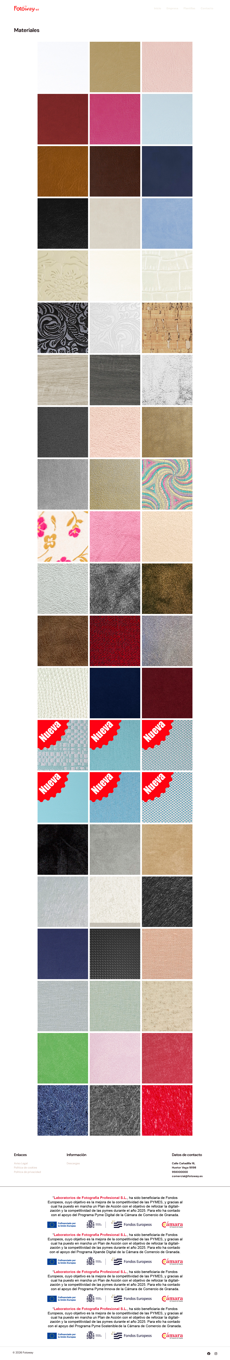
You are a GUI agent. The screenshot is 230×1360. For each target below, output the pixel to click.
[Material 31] (115, 432)
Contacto (207, 8)
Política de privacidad (27, 1172)
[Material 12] (115, 223)
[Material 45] (167, 641)
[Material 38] (167, 536)
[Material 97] (115, 1110)
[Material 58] (63, 849)
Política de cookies (25, 1167)
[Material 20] (63, 275)
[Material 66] (63, 901)
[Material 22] (167, 275)
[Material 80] (63, 954)
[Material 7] (167, 119)
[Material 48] (167, 693)
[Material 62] (167, 849)
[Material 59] (115, 849)
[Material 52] (167, 745)
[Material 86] (115, 1006)
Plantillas (189, 8)
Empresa (172, 8)
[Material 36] (63, 536)
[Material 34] (115, 484)
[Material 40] (115, 588)
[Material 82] (115, 954)
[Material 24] (115, 328)
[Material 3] (115, 67)
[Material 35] (167, 484)
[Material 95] (167, 1058)
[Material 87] (167, 1006)
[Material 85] (63, 1006)
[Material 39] (63, 588)
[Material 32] (167, 432)
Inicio (157, 8)
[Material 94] (115, 1058)
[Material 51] (115, 745)
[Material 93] (63, 1058)
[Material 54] (115, 797)
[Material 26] (63, 380)
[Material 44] (115, 641)
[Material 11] (63, 223)
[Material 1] (63, 67)
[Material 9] (115, 171)
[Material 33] (63, 484)
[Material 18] (167, 223)
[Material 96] (63, 1110)
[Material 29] (167, 380)
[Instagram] (215, 1353)
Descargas (73, 1163)
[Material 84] (167, 954)
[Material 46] (63, 693)
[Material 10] (167, 171)
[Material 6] (115, 119)
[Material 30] (63, 432)
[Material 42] (63, 641)
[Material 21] (115, 275)
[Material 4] (167, 67)
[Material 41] (167, 588)
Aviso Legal (21, 1163)
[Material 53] (63, 797)
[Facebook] (208, 1353)
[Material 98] (167, 1110)
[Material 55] (167, 797)
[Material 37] (115, 536)
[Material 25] (167, 328)
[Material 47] (115, 693)
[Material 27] (115, 380)
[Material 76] (115, 901)
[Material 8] (63, 171)
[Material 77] (167, 901)
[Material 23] (63, 328)
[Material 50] (63, 745)
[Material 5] (63, 119)
